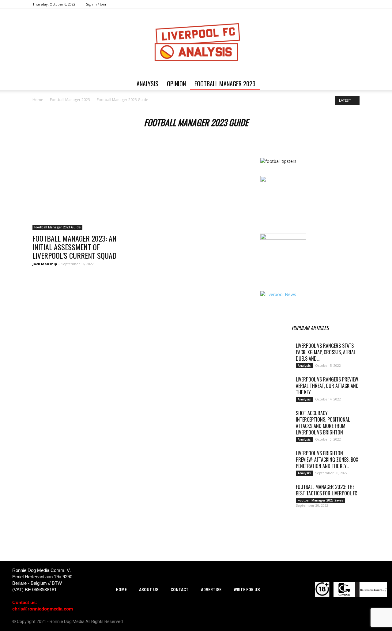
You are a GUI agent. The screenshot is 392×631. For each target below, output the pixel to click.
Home (37, 99)
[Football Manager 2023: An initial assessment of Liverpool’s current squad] (82, 194)
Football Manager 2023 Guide (57, 227)
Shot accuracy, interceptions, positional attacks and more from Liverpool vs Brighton (323, 422)
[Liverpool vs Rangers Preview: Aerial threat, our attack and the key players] (275, 387)
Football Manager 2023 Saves (320, 500)
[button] (352, 84)
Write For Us (247, 589)
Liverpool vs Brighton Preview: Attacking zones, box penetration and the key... (327, 459)
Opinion (176, 83)
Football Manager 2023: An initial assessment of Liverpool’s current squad (74, 247)
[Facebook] (324, 4)
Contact (180, 589)
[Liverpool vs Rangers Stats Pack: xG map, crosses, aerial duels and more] (275, 353)
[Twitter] (344, 4)
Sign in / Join (96, 4)
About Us (148, 589)
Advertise (211, 589)
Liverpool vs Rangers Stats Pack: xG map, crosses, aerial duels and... (326, 352)
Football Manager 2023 (224, 83)
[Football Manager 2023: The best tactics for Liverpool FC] (275, 494)
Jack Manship (44, 263)
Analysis (147, 83)
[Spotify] (334, 4)
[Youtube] (355, 4)
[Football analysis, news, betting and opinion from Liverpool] (196, 43)
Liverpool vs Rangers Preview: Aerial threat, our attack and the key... (327, 386)
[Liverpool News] (278, 294)
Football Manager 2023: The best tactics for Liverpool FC (326, 490)
